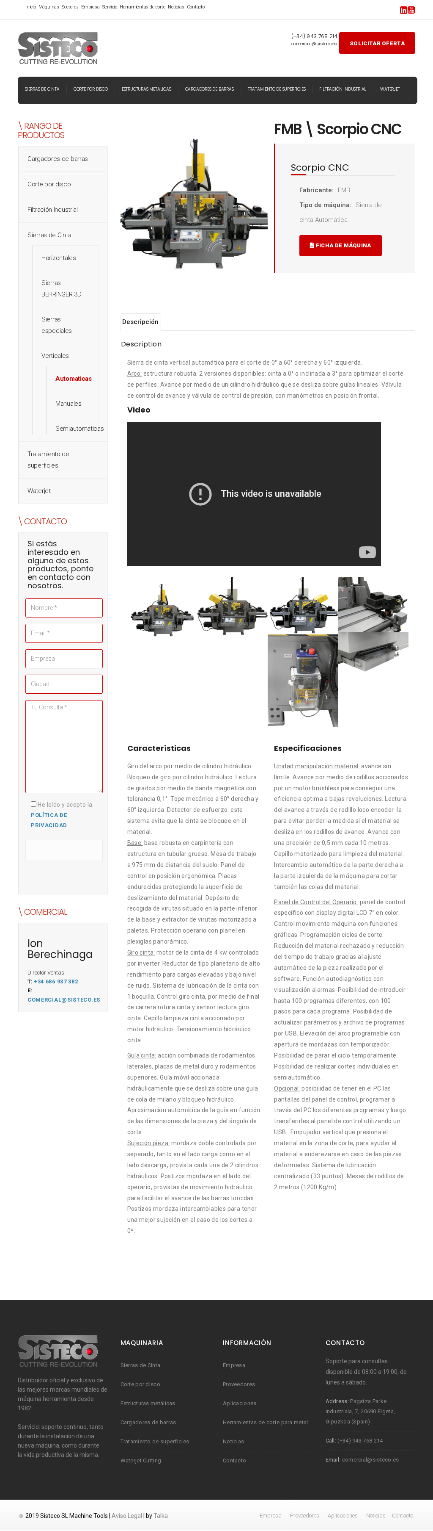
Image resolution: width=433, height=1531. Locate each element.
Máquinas (48, 7)
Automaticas (73, 378)
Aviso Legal (127, 1515)
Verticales (55, 356)
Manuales (68, 403)
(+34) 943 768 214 (360, 1440)
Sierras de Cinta (42, 89)
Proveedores (239, 1384)
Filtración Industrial (342, 89)
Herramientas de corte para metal (265, 1422)
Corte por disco (91, 89)
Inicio (30, 7)
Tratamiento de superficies (277, 89)
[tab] (141, 321)
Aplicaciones (240, 1403)
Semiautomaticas (79, 428)
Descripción (140, 322)
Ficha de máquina (343, 245)
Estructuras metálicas (148, 1403)
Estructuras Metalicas (146, 89)
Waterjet (390, 89)
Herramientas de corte (142, 7)
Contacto (196, 7)
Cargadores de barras (209, 89)
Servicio (109, 7)
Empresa (90, 7)
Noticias (176, 7)
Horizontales (58, 258)
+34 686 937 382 (56, 981)
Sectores (70, 7)
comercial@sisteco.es (63, 1000)
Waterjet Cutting (141, 1460)
